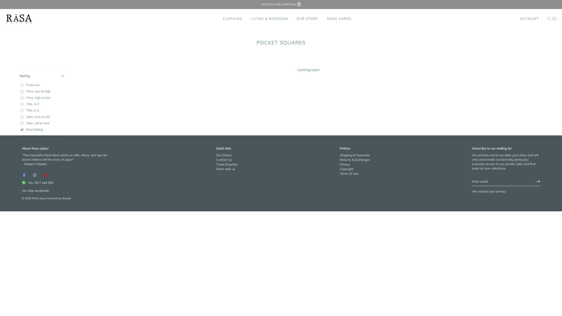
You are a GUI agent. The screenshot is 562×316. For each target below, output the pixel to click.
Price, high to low (38, 98)
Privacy (345, 164)
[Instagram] (34, 175)
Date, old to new (38, 123)
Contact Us (224, 160)
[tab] (42, 109)
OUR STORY (308, 19)
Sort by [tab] (25, 76)
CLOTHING (232, 19)
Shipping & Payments (355, 155)
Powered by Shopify (59, 198)
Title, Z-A (32, 110)
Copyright (346, 169)
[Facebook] (24, 175)
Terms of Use (349, 174)
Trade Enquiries (227, 164)
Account (529, 19)
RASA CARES (339, 19)
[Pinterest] (45, 175)
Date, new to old (38, 117)
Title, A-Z (32, 104)
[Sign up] (538, 181)
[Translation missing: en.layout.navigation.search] (548, 19)
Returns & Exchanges (355, 160)
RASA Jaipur (39, 198)
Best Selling (34, 129)
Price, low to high (38, 91)
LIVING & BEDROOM (269, 19)
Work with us (225, 169)
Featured (32, 85)
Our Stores (224, 155)
